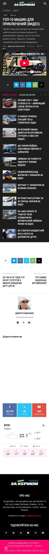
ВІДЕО (15, 10)
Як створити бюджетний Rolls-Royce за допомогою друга (31, 233)
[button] (4, 3)
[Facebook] (22, 85)
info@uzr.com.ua (33, 515)
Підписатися (39, 404)
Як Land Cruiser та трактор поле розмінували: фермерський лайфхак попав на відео (30, 217)
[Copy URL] (41, 85)
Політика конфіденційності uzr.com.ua (23, 543)
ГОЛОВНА (7, 10)
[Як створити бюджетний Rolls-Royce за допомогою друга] (9, 234)
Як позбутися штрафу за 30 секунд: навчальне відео (30, 201)
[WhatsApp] (35, 85)
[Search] (45, 3)
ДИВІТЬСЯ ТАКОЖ (10, 95)
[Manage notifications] (6, 548)
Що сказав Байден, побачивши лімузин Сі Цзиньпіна (29, 148)
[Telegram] (16, 85)
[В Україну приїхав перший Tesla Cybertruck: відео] (9, 119)
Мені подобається (10, 405)
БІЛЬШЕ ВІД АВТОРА (27, 95)
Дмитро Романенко (16, 46)
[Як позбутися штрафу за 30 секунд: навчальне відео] (9, 201)
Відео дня (13, 15)
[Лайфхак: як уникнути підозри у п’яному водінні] (9, 162)
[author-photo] (24, 309)
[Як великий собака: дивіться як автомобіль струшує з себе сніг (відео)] (9, 132)
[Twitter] (29, 85)
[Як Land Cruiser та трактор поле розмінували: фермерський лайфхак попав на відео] (9, 214)
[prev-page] (40, 95)
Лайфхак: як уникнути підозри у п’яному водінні (29, 162)
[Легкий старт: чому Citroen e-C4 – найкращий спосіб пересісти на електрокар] (9, 103)
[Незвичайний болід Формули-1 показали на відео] (9, 175)
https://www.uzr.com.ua (24, 317)
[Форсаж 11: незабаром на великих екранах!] (9, 188)
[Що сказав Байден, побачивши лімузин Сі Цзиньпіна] (9, 149)
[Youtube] (30, 322)
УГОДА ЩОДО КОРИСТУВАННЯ (19, 546)
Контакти (38, 546)
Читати (24, 404)
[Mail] (13, 533)
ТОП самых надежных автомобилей (39, 280)
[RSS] (21, 533)
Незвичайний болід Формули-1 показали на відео (30, 175)
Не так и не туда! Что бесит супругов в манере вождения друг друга (13, 281)
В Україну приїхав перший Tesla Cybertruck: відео (27, 119)
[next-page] (45, 95)
